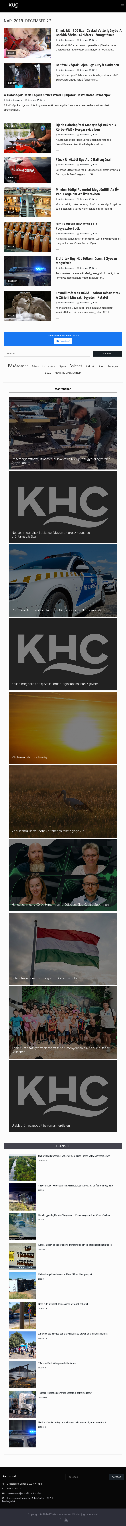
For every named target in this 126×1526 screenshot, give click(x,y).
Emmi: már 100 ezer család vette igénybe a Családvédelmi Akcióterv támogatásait (89, 32)
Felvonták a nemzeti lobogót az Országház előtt (45, 978)
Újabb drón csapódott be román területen (41, 1125)
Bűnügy (12, 83)
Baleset (12, 177)
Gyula (62, 366)
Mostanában (63, 389)
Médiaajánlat (8, 1501)
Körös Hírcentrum (66, 40)
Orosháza (48, 366)
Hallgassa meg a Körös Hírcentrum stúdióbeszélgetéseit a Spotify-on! (61, 904)
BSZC (48, 372)
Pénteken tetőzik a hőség (29, 757)
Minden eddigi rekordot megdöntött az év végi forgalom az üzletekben (87, 191)
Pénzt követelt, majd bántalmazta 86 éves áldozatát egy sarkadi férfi (59, 610)
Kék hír (90, 366)
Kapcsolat (26, 1498)
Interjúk (113, 366)
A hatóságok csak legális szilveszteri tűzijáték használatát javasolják (57, 95)
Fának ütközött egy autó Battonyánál (83, 159)
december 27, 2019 (88, 40)
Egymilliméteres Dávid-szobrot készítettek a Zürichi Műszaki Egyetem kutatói (88, 295)
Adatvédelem (38, 1498)
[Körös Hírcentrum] (11, 6)
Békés (35, 366)
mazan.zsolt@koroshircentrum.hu (24, 1493)
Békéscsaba (18, 366)
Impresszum (13, 1498)
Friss (11, 53)
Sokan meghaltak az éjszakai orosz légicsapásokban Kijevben (55, 684)
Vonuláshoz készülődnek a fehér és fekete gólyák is (48, 831)
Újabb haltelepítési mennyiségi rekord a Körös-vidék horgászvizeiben (86, 127)
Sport (101, 366)
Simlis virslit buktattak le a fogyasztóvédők (77, 226)
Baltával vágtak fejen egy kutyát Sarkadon (87, 65)
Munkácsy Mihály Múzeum (68, 372)
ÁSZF (49, 1498)
